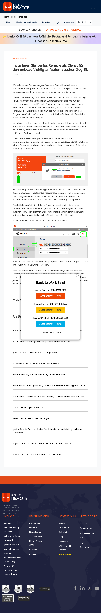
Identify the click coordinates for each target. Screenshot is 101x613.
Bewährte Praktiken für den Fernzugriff (31, 418)
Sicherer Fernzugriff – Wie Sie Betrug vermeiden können (39, 374)
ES (15, 513)
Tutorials (46, 22)
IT (6, 513)
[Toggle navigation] (93, 7)
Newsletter (63, 541)
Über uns (33, 550)
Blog (61, 536)
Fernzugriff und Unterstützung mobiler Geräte (10, 570)
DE (10, 513)
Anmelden (69, 22)
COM (3, 513)
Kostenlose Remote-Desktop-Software (12, 527)
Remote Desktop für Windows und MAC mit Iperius (37, 454)
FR (12, 513)
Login (57, 22)
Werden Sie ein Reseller (27, 22)
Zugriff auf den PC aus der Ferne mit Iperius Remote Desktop (42, 443)
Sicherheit (63, 532)
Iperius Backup (65, 554)
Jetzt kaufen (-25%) (50, 295)
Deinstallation (86, 528)
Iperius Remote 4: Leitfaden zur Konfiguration (35, 352)
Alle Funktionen (35, 536)
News (8, 22)
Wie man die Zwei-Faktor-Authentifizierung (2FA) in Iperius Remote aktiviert (49, 396)
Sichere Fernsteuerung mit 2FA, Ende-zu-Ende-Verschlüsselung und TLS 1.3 (49, 385)
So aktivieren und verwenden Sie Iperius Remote (36, 363)
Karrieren (33, 554)
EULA (31, 541)
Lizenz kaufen (35, 532)
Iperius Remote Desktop (16, 17)
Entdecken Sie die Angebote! (64, 29)
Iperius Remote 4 (11, 544)
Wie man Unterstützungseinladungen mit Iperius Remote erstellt (43, 341)
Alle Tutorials (20, 58)
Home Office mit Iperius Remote (28, 407)
